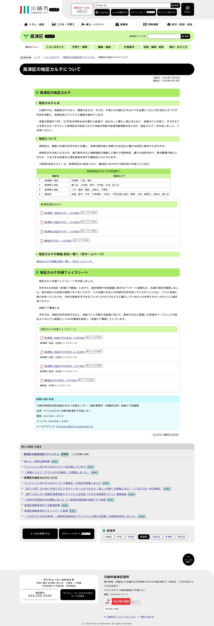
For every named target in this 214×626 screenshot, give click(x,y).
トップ (36, 57)
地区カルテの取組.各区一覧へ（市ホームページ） (65, 261)
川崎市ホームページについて (121, 617)
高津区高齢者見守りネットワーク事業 (50, 511)
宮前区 (156, 537)
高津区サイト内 (138, 36)
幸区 (119, 537)
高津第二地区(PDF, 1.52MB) (71, 222)
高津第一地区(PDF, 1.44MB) (71, 213)
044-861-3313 (53, 416)
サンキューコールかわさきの (78, 594)
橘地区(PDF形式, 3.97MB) (69, 380)
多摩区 (169, 537)
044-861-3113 (119, 594)
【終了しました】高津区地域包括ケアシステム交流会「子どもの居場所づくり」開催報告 (79, 494)
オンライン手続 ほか (167, 12)
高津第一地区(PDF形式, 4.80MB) (73, 338)
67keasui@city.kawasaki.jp (74, 426)
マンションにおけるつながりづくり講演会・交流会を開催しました (66, 483)
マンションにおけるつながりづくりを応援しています (59, 467)
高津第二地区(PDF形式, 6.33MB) (73, 352)
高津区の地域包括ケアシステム (79, 57)
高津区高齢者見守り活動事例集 (46, 505)
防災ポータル (82, 9)
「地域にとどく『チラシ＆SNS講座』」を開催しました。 (61, 472)
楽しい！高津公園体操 (41, 461)
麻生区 (182, 537)
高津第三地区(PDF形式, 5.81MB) (73, 366)
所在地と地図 (112, 609)
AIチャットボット (142, 12)
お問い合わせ (147, 617)
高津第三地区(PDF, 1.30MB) (71, 231)
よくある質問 (119, 12)
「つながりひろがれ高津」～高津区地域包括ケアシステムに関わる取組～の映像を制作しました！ (84, 516)
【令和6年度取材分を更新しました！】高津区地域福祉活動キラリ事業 (68, 500)
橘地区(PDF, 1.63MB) (67, 241)
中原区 (131, 537)
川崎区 (108, 537)
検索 (176, 5)
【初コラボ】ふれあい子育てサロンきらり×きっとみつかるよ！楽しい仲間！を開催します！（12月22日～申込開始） (97, 489)
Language (104, 12)
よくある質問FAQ (40, 534)
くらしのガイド (52, 57)
